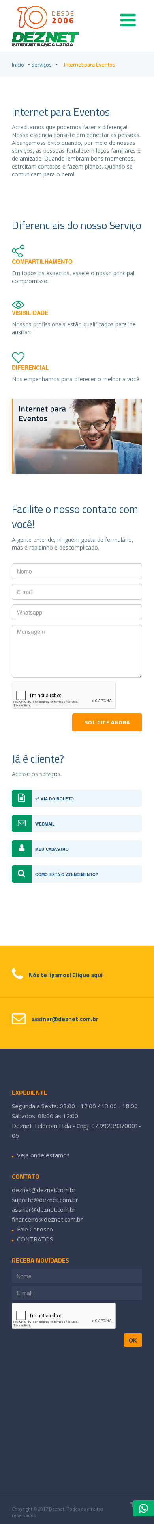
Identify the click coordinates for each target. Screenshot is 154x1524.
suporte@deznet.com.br (45, 1200)
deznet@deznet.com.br (44, 1190)
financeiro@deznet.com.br (47, 1219)
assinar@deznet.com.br (44, 1209)
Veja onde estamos (43, 1155)
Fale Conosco (35, 1229)
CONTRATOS (35, 1239)
